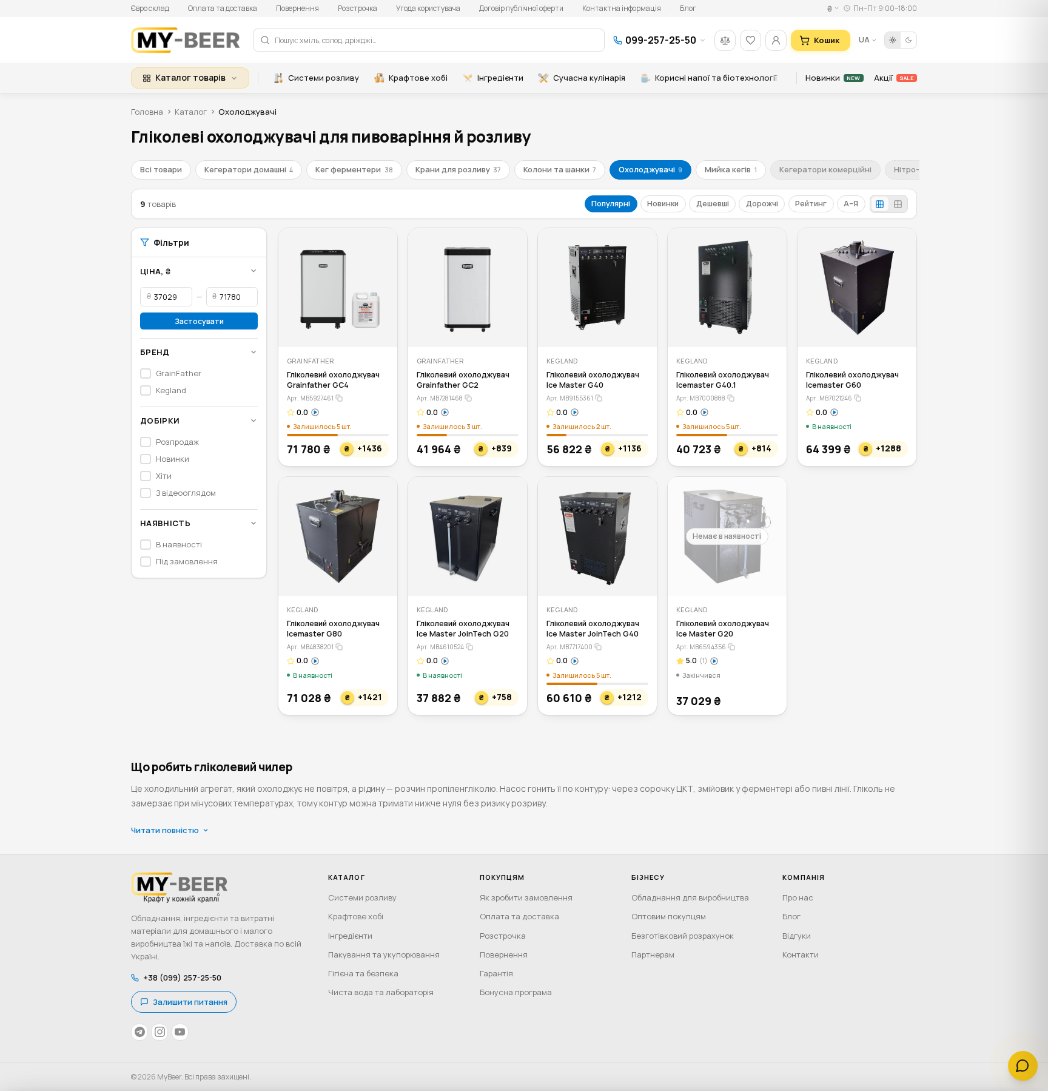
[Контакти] (1023, 1066)
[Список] (897, 204)
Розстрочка (357, 8)
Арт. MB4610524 (440, 647)
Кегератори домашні (248, 169)
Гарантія (496, 973)
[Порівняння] (725, 40)
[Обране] (750, 40)
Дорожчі (762, 203)
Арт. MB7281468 (440, 398)
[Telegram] (139, 1032)
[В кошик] (380, 329)
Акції (893, 77)
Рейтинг (811, 203)
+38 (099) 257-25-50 (182, 977)
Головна (147, 111)
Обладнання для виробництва (690, 897)
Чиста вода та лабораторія (381, 992)
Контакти (800, 954)
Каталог (191, 111)
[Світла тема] (893, 40)
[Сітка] (880, 204)
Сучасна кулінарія (589, 77)
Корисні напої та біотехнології (716, 77)
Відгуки (796, 935)
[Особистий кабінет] (776, 40)
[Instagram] (159, 1032)
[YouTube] (180, 1032)
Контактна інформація (621, 8)
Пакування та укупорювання (384, 954)
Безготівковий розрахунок (682, 935)
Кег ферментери (353, 169)
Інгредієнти (500, 77)
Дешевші (712, 203)
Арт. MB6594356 (701, 647)
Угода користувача (428, 8)
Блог (688, 8)
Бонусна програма (516, 992)
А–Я (851, 203)
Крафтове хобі (418, 77)
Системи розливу (323, 77)
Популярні (610, 203)
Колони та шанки (559, 169)
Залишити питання (190, 1001)
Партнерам (652, 954)
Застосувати (199, 321)
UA (864, 40)
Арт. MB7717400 (569, 647)
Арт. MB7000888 (700, 398)
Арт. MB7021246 (829, 398)
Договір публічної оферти (521, 8)
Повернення (297, 8)
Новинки (832, 77)
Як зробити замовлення (526, 897)
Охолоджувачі (650, 169)
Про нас (797, 897)
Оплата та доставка (222, 8)
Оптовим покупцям (668, 916)
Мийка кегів (730, 169)
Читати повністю (165, 830)
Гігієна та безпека (363, 973)
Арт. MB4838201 (310, 647)
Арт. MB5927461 (310, 398)
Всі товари (161, 169)
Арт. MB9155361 (569, 398)
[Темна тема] (908, 40)
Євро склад (150, 8)
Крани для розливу (458, 169)
